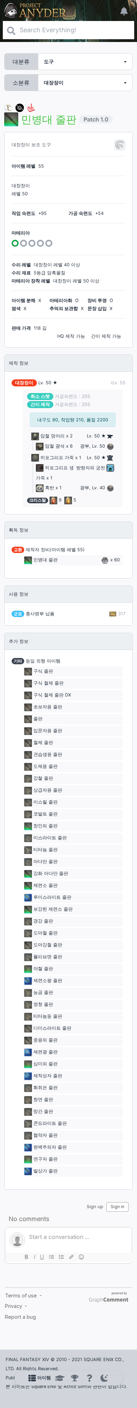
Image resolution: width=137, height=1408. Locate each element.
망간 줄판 (43, 1111)
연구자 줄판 (45, 1159)
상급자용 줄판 (47, 790)
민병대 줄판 (45, 559)
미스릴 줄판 (45, 802)
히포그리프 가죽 (57, 457)
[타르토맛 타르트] (19, 107)
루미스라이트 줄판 (52, 897)
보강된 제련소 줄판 (53, 909)
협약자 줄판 (45, 1135)
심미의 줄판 (45, 1064)
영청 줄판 (43, 1004)
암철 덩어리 (52, 436)
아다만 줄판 (45, 861)
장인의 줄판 (45, 826)
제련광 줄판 (45, 1052)
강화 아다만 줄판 (50, 873)
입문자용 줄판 (47, 731)
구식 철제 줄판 (48, 683)
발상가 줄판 (45, 1171)
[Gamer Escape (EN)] (31, 107)
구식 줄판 (43, 671)
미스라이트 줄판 (50, 838)
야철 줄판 (43, 969)
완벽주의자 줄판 (50, 1147)
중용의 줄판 (45, 1040)
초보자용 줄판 (47, 707)
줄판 (38, 719)
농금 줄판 (43, 992)
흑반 (49, 487)
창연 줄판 (43, 1099)
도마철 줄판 (45, 933)
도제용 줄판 (45, 766)
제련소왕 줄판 (47, 980)
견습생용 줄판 (47, 754)
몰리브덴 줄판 (47, 957)
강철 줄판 (43, 778)
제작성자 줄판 (47, 1076)
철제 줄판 (43, 742)
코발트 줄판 (45, 814)
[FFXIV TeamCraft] (8, 107)
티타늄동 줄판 (47, 1016)
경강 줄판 (43, 921)
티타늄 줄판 (45, 850)
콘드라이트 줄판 (50, 1123)
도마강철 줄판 (47, 945)
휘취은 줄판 (45, 1088)
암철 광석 (55, 446)
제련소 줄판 (45, 885)
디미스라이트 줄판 (52, 1028)
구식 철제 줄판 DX (52, 695)
